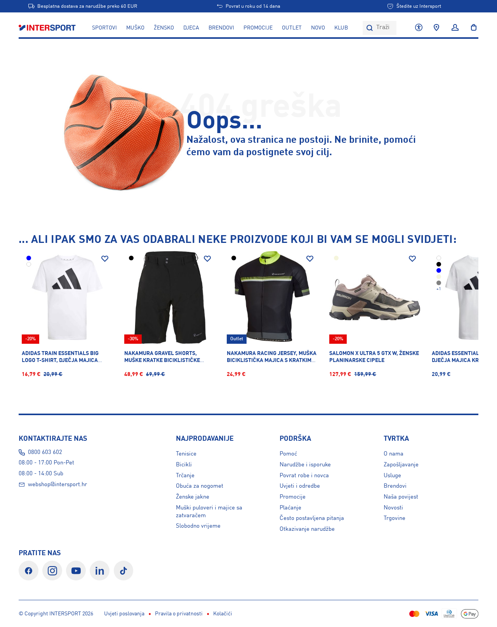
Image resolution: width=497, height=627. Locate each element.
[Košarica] (471, 28)
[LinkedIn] (99, 570)
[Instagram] (52, 570)
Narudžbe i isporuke (305, 465)
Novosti (393, 508)
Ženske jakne (192, 497)
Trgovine (394, 518)
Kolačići (222, 614)
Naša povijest (401, 497)
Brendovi (221, 28)
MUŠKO (135, 28)
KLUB (341, 28)
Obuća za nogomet (199, 486)
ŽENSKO (164, 28)
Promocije (293, 497)
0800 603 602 (45, 452)
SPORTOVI (104, 28)
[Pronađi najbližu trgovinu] (436, 28)
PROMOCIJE (258, 28)
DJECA (191, 28)
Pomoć (288, 454)
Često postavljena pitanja (312, 518)
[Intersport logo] (48, 28)
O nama (393, 454)
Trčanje (185, 476)
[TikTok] (124, 570)
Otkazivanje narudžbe (307, 529)
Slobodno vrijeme (198, 526)
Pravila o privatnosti (179, 614)
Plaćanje (290, 508)
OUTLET (292, 28)
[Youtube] (76, 570)
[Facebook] (28, 570)
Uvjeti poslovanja (124, 614)
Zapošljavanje (401, 465)
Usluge (392, 476)
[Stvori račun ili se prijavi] (455, 28)
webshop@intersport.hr (57, 485)
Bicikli (184, 465)
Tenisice (186, 454)
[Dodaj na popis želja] (104, 258)
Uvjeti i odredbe (300, 486)
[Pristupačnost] (418, 28)
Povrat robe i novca (304, 476)
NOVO (318, 28)
